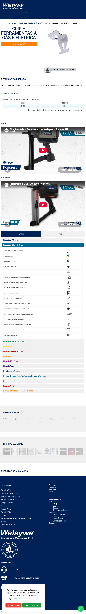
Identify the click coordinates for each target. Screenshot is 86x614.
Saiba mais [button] (18, 599)
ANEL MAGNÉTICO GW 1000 (10, 335)
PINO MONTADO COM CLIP (10, 272)
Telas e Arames (6, 506)
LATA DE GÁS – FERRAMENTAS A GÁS (13, 298)
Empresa (52, 485)
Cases (55, 508)
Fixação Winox (6, 509)
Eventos (56, 506)
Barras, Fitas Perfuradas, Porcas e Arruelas (16, 518)
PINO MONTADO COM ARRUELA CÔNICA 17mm (15, 287)
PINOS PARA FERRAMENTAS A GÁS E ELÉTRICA (15, 330)
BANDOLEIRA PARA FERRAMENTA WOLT (13, 250)
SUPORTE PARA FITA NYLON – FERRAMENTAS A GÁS (16, 309)
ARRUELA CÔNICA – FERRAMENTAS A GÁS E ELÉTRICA (17, 303)
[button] (26, 13)
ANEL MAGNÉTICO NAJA (10, 266)
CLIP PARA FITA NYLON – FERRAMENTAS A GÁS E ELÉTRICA (18, 314)
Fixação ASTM (6, 512)
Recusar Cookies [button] (13, 605)
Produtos (22, 23)
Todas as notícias (60, 510)
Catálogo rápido (59, 514)
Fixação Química (7, 503)
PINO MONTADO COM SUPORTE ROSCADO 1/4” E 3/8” (17, 277)
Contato (52, 523)
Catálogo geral (58, 517)
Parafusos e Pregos (8, 525)
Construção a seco (60, 521)
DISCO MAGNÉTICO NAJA (10, 261)
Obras (51, 492)
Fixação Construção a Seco (10, 496)
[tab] (21, 234)
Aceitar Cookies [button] (32, 605)
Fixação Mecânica (7, 499)
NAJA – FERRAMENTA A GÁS (11, 293)
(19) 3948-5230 (19, 578)
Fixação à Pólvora (7, 490)
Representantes (55, 499)
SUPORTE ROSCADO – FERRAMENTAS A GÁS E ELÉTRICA (17, 324)
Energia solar (58, 519)
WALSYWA (12, 23)
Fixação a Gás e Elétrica (36, 23)
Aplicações (53, 489)
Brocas (3, 522)
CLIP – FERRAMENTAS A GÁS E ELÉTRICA (14, 319)
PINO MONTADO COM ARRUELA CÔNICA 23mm (15, 282)
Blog (55, 504)
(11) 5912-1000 (32, 578)
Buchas (3, 515)
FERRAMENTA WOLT (8, 256)
